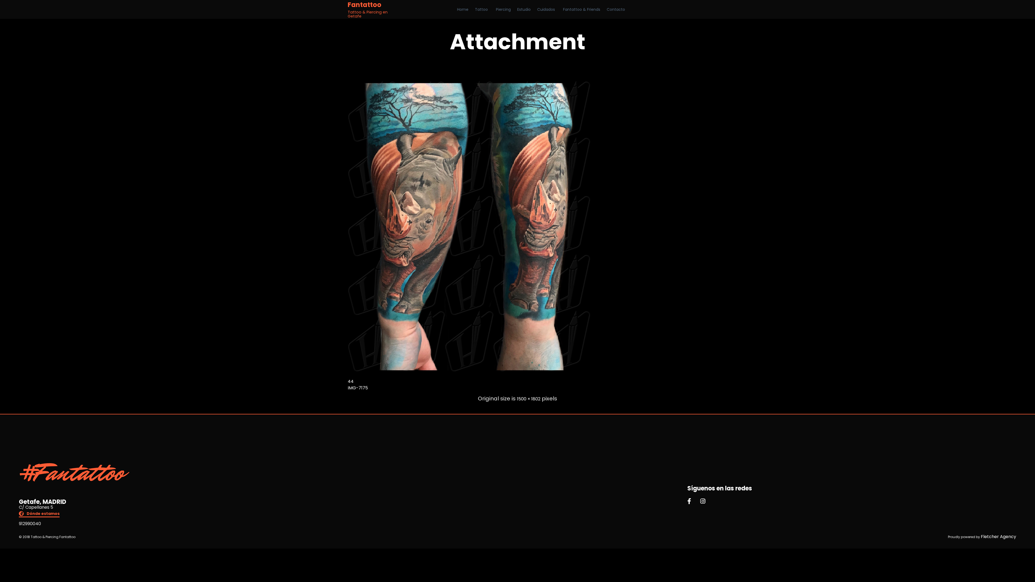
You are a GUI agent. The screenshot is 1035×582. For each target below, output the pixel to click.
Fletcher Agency (998, 537)
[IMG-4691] (469, 371)
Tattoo (481, 9)
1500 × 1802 (528, 399)
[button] (39, 514)
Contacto (616, 9)
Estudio (524, 9)
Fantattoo (364, 5)
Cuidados (546, 9)
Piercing (503, 9)
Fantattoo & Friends (581, 9)
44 (351, 381)
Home (462, 9)
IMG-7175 (358, 388)
